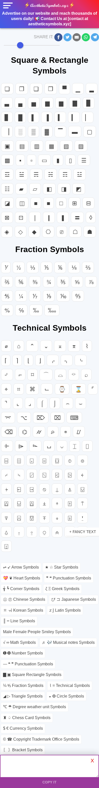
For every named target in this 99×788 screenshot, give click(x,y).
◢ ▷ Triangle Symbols (23, 696)
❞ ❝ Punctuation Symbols (68, 578)
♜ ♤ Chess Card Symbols (27, 718)
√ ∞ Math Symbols (19, 642)
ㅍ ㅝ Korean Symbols (23, 610)
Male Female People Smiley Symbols (37, 632)
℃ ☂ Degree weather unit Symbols (34, 707)
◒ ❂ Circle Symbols (66, 696)
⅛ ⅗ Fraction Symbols (23, 685)
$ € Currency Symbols (23, 728)
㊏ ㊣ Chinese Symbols (24, 599)
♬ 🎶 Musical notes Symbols (68, 642)
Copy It (49, 782)
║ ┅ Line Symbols (19, 621)
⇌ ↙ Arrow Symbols (21, 567)
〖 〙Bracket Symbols (23, 750)
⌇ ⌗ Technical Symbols (70, 685)
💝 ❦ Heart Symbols (21, 578)
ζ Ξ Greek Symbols (62, 589)
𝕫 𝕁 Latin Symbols (65, 610)
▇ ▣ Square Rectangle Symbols (32, 674)
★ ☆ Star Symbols (61, 567)
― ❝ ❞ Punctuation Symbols (28, 664)
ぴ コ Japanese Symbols (73, 599)
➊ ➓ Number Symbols (23, 653)
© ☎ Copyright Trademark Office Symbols (41, 739)
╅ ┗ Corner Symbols (21, 589)
